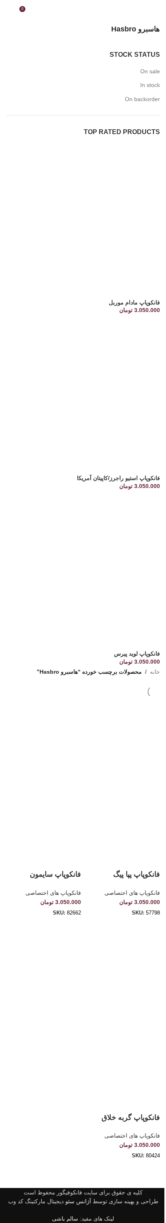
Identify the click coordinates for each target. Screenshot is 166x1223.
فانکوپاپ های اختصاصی (132, 893)
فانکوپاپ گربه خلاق (131, 1117)
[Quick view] (128, 927)
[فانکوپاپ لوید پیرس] (83, 572)
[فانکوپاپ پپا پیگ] (122, 735)
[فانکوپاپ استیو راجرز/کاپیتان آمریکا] (83, 397)
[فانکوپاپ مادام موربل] (83, 221)
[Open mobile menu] (156, 12)
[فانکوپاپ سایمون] (43, 735)
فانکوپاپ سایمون (55, 874)
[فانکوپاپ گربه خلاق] (122, 978)
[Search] (9, 12)
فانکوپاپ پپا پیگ (136, 874)
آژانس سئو (78, 1201)
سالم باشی (65, 1218)
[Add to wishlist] (150, 858)
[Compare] (150, 927)
